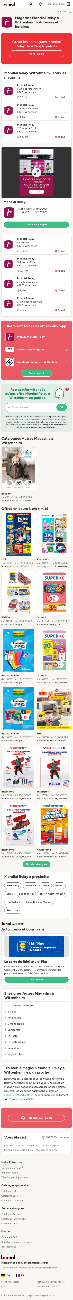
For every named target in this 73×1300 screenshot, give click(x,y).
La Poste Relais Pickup (20, 1005)
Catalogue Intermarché (13, 1218)
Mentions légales (10, 1281)
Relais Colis (14, 1048)
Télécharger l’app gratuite (14, 1177)
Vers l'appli (36, 53)
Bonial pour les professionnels (17, 1242)
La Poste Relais (16, 1042)
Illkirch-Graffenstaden (52, 893)
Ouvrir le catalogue (36, 224)
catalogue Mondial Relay (19, 1095)
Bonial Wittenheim (14, 1145)
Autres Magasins (51, 1145)
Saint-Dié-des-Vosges (39, 902)
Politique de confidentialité (50, 1281)
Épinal (9, 893)
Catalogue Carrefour (12, 1200)
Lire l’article (36, 979)
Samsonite (13, 1029)
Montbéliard (13, 902)
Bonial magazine (10, 1172)
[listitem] (18, 474)
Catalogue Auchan (11, 1214)
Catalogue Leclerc (11, 1195)
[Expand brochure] (36, 172)
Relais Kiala (14, 1017)
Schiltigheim (26, 893)
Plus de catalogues (36, 864)
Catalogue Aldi (9, 1223)
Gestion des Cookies (47, 1286)
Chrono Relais (15, 1023)
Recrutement (8, 1246)
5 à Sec (11, 1011)
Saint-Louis (13, 910)
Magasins (33, 1145)
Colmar (46, 885)
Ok (62, 407)
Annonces (63, 11)
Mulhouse (30, 885)
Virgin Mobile (15, 1054)
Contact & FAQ (9, 1237)
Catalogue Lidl (8, 1191)
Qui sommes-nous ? (12, 1168)
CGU (4, 1286)
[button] (36, 188)
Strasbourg (12, 885)
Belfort (59, 885)
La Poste (12, 1035)
